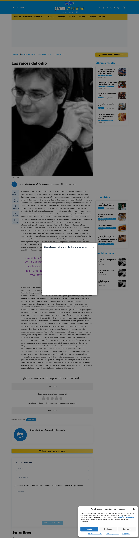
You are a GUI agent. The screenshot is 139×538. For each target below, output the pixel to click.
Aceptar (89, 529)
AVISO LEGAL (126, 534)
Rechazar (108, 529)
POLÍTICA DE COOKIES (95, 534)
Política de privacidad (112, 534)
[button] (135, 509)
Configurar (127, 529)
